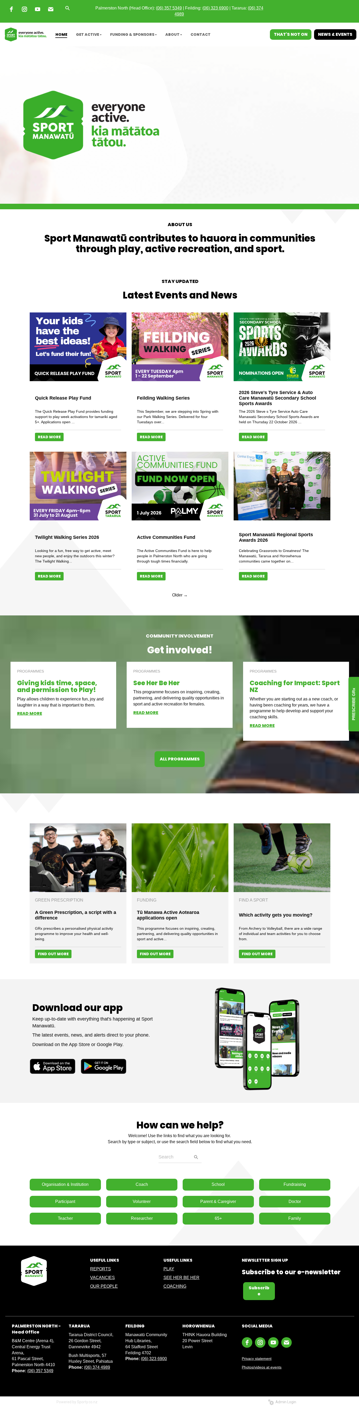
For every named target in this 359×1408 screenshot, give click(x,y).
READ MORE (49, 437)
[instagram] (24, 9)
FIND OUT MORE (53, 954)
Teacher (65, 1218)
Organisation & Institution (65, 1184)
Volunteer (142, 1201)
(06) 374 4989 (97, 1367)
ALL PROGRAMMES (180, 759)
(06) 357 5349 (40, 1371)
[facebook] (11, 9)
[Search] (196, 1157)
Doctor (295, 1201)
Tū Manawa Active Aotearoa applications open (168, 915)
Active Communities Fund (166, 537)
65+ (218, 1218)
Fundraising (295, 1184)
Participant (65, 1201)
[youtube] (37, 9)
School (218, 1184)
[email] (50, 9)
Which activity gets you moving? (275, 915)
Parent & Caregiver (218, 1201)
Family (294, 1218)
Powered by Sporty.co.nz (77, 1402)
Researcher (142, 1218)
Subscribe (259, 1291)
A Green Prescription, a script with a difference (75, 915)
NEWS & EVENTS (335, 34)
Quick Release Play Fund (63, 398)
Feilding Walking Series (163, 398)
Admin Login (285, 1402)
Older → (180, 595)
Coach (142, 1184)
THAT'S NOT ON (290, 34)
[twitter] (241, 34)
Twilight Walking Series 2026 (67, 537)
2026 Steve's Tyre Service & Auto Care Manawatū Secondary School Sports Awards (277, 398)
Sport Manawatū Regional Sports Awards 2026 (276, 537)
